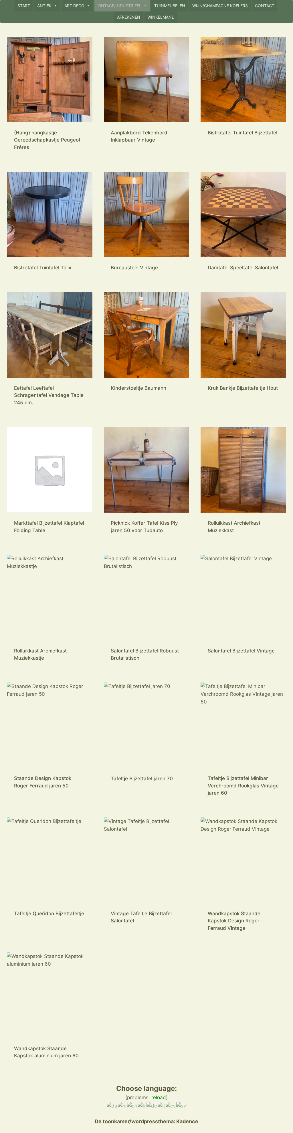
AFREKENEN (128, 17)
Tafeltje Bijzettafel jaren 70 (142, 778)
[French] (142, 1105)
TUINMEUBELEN (169, 5)
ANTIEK (44, 5)
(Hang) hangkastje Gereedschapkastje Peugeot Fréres (47, 140)
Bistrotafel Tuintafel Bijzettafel (242, 133)
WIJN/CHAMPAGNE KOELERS (220, 5)
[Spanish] (171, 1105)
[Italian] (162, 1105)
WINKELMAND (161, 17)
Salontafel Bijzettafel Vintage (241, 651)
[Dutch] (122, 1105)
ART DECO (74, 5)
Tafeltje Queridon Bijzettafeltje (49, 913)
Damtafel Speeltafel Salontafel (243, 267)
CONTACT (264, 5)
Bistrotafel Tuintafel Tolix (42, 267)
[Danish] (112, 1105)
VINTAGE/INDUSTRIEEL (119, 5)
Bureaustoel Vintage (134, 267)
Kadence (186, 1121)
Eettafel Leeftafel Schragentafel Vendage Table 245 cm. (49, 395)
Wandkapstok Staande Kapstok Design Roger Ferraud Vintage (234, 921)
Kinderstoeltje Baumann (138, 388)
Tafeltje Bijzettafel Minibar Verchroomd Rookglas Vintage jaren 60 (243, 785)
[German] (152, 1105)
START (23, 5)
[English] (132, 1105)
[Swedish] (181, 1105)
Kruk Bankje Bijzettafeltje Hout (243, 388)
